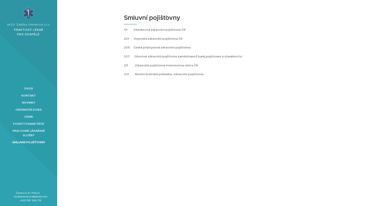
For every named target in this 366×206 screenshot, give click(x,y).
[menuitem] (28, 88)
